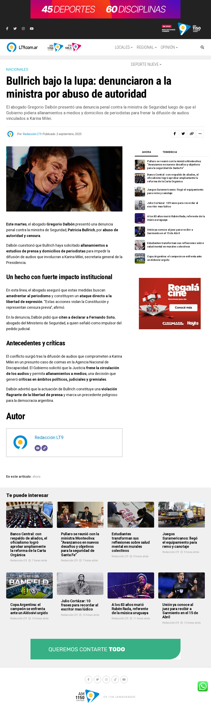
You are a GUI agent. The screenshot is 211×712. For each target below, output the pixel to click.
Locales (122, 47)
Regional (145, 47)
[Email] (38, 448)
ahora (36, 476)
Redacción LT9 (32, 134)
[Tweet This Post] (183, 133)
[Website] (44, 448)
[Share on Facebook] (174, 133)
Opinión (168, 47)
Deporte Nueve (145, 64)
